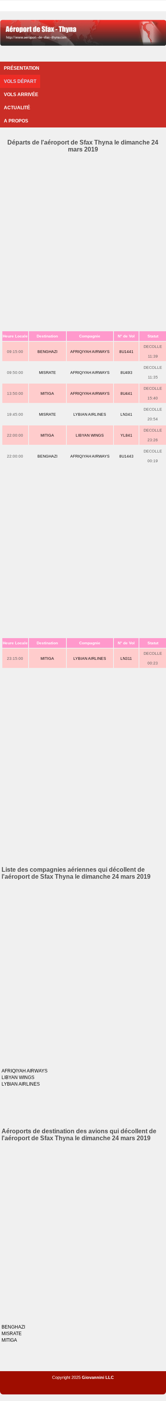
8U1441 (126, 351)
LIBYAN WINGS (90, 435)
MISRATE (47, 372)
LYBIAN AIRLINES (89, 414)
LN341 (126, 414)
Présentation (21, 68)
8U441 (126, 393)
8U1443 (126, 456)
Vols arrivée (21, 94)
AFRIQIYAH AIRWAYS (90, 351)
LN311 (126, 658)
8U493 (126, 372)
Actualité (17, 107)
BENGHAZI (47, 351)
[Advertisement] (83, 240)
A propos (16, 121)
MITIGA (47, 393)
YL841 (126, 435)
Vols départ (20, 81)
